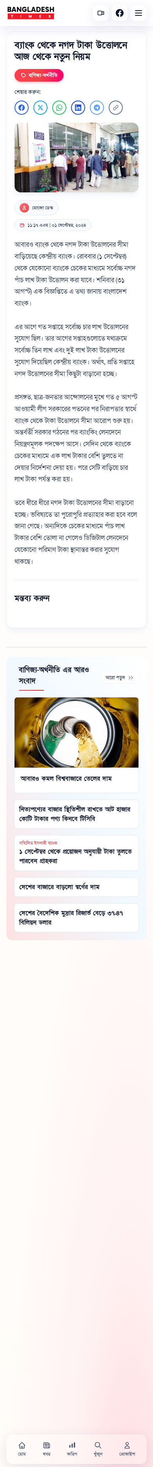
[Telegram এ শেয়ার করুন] (97, 108)
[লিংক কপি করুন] (116, 108)
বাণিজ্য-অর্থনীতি (43, 75)
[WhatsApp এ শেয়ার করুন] (59, 108)
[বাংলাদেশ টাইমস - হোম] (31, 13)
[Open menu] (138, 13)
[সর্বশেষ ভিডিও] (101, 13)
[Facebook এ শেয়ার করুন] (22, 108)
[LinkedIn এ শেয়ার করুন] (78, 108)
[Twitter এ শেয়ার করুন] (40, 108)
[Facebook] (120, 13)
